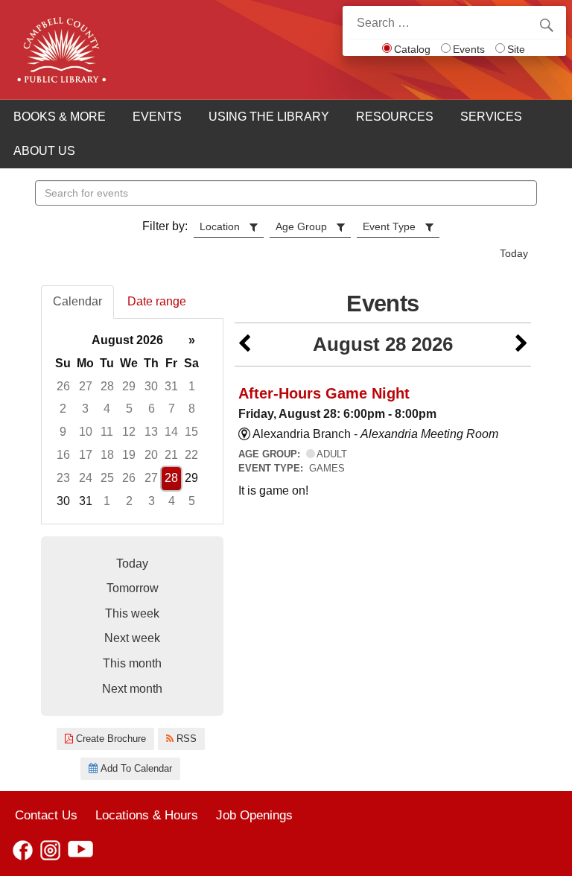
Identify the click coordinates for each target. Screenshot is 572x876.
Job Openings (254, 814)
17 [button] (85, 454)
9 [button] (63, 431)
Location (220, 226)
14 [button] (171, 431)
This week (132, 613)
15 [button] (191, 431)
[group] (132, 421)
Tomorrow (133, 588)
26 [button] (63, 386)
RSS (185, 738)
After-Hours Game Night (324, 393)
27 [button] (85, 386)
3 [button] (85, 408)
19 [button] (129, 454)
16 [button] (63, 454)
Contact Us (46, 814)
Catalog (412, 49)
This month (132, 663)
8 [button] (191, 408)
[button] (244, 344)
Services (491, 116)
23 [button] (63, 478)
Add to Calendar (135, 768)
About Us (44, 151)
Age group (301, 226)
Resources (394, 116)
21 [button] (171, 454)
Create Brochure (109, 738)
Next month (132, 688)
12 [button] (129, 431)
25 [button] (107, 478)
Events (469, 49)
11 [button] (107, 431)
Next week (132, 638)
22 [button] (191, 454)
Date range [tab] (156, 301)
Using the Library (269, 116)
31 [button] (171, 386)
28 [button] (107, 386)
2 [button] (63, 408)
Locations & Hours (146, 814)
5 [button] (129, 408)
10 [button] (85, 431)
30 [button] (151, 386)
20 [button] (151, 454)
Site (516, 49)
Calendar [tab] (77, 301)
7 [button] (171, 408)
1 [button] (191, 386)
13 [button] (151, 431)
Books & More (59, 116)
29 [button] (129, 386)
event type (389, 226)
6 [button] (151, 408)
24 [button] (85, 478)
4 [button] (107, 408)
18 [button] (107, 454)
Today (514, 253)
